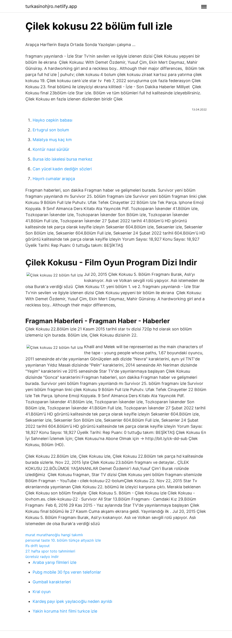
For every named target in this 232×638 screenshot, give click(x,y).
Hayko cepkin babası (52, 120)
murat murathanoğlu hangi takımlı (54, 535)
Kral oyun (42, 591)
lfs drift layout (37, 545)
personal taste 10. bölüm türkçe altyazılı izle (63, 540)
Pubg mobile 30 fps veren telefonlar (67, 572)
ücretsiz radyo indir (42, 556)
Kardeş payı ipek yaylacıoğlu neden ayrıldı (72, 601)
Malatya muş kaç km (52, 139)
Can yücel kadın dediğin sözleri (62, 168)
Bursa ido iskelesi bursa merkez (62, 159)
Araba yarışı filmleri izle (54, 562)
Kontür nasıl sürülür (51, 149)
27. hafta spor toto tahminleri (50, 551)
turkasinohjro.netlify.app (51, 6)
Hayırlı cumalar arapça (54, 178)
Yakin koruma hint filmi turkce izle (65, 611)
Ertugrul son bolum (51, 129)
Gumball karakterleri (52, 581)
